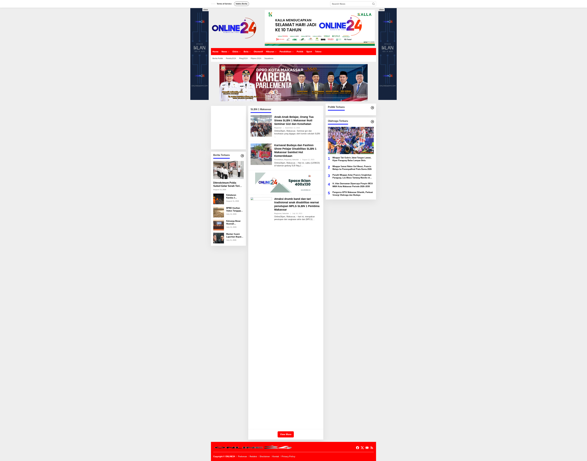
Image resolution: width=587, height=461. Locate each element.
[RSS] (372, 448)
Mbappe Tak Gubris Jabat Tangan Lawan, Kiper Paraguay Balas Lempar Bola (351, 159)
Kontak (275, 456)
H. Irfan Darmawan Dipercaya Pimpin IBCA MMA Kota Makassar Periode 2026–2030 (352, 184)
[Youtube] (367, 448)
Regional (277, 128)
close (205, 10)
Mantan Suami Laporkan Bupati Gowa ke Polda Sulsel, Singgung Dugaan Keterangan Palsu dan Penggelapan (234, 235)
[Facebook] (358, 448)
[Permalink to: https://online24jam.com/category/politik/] (372, 108)
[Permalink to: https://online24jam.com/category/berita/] (242, 156)
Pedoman (242, 456)
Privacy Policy (288, 456)
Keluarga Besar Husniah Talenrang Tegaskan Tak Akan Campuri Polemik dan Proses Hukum (233, 222)
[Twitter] (362, 448)
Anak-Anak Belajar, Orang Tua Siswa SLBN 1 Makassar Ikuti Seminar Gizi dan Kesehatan (294, 120)
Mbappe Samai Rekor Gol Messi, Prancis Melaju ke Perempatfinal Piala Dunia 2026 (352, 167)
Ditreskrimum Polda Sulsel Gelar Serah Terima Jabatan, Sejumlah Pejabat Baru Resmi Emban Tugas (228, 184)
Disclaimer (265, 456)
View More (285, 434)
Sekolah (295, 160)
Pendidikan (278, 160)
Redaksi (253, 456)
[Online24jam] (234, 27)
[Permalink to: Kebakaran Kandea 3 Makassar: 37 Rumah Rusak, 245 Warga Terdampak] (218, 199)
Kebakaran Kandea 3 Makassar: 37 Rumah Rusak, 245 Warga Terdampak (233, 196)
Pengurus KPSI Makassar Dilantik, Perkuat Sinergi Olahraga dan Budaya (352, 193)
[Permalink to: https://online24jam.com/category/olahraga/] (372, 121)
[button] (373, 3)
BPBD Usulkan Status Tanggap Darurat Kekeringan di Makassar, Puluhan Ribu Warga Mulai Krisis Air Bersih (234, 209)
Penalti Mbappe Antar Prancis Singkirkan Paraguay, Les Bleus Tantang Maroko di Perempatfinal (351, 176)
